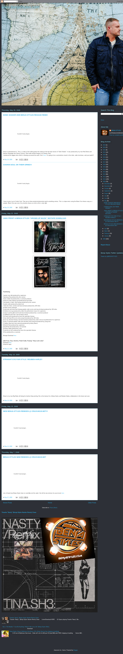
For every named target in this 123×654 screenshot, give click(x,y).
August (106, 193)
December (107, 183)
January (106, 236)
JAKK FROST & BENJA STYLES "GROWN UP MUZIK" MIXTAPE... (113, 212)
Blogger (75, 650)
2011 (104, 176)
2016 (104, 164)
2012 (104, 174)
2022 (104, 150)
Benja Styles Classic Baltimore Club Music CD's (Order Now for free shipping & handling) (34, 631)
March (106, 231)
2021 (104, 152)
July (105, 196)
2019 (104, 157)
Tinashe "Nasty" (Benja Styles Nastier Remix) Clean (19, 512)
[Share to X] (24, 160)
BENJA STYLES (116, 130)
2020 (104, 154)
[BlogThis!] (22, 160)
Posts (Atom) (53, 507)
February (107, 233)
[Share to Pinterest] (27, 160)
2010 (104, 179)
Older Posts (92, 503)
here (45, 155)
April (105, 228)
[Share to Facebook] (25, 160)
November (107, 186)
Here (15, 335)
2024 (104, 145)
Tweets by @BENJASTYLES (109, 256)
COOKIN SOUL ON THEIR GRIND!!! (17, 165)
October (106, 188)
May (105, 200)
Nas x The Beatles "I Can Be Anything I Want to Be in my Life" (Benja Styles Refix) (26, 626)
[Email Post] (16, 159)
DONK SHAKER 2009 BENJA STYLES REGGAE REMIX (25, 115)
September (107, 191)
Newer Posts (7, 503)
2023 (104, 147)
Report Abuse (105, 245)
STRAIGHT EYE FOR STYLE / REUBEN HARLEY (22, 359)
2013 (104, 171)
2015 (104, 167)
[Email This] (20, 160)
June (105, 198)
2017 (104, 162)
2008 (104, 239)
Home (50, 503)
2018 (104, 159)
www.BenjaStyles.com (20, 7)
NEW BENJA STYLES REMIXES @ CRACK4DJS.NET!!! (25, 411)
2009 (104, 181)
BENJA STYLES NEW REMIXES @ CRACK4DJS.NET (24, 457)
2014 (104, 169)
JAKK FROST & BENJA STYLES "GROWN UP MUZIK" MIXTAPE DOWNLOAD (34, 218)
